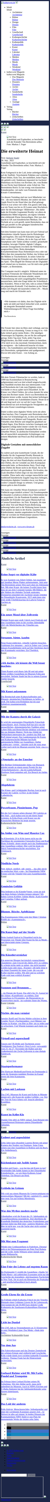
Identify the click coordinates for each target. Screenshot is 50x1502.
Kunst (15, 49)
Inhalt (9, 10)
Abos (14, 99)
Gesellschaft (17, 34)
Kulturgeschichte (19, 39)
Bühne (15, 20)
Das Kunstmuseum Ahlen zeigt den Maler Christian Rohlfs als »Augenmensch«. (23, 915)
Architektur (17, 15)
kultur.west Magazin (15, 74)
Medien (15, 59)
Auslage (15, 104)
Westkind (16, 69)
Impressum (11, 1463)
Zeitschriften (17, 119)
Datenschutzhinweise (16, 1460)
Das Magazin (18, 79)
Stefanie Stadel (12, 158)
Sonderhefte (17, 94)
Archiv (15, 89)
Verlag (9, 109)
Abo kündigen (13, 1458)
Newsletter (11, 1470)
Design (15, 25)
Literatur (16, 54)
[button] (9, 1425)
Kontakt (10, 1453)
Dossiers (16, 84)
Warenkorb (6, 1499)
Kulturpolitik (17, 44)
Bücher (15, 114)
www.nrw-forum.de (25, 526)
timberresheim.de (8, 526)
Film (14, 29)
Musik (15, 64)
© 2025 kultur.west (15, 1450)
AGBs (9, 1465)
